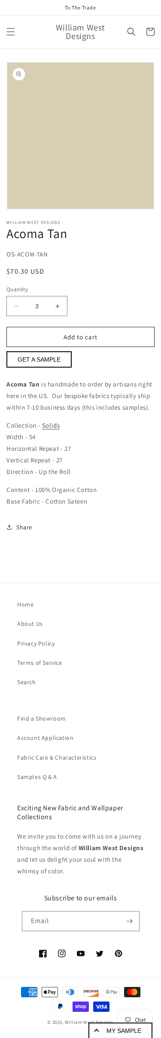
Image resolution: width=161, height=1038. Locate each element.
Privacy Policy (36, 643)
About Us (30, 624)
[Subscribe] (129, 921)
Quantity (17, 289)
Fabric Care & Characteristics (56, 757)
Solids (51, 425)
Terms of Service (39, 663)
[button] (10, 31)
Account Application (45, 738)
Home (25, 604)
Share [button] (24, 527)
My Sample (123, 1030)
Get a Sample (39, 359)
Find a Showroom (41, 718)
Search (26, 682)
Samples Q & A (37, 777)
